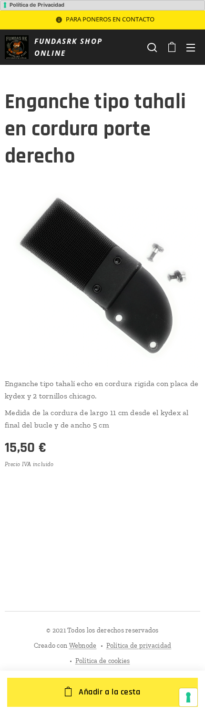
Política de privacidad (139, 646)
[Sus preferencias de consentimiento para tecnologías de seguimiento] (188, 697)
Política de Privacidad (37, 4)
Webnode (83, 646)
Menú (190, 47)
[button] (152, 47)
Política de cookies (102, 661)
